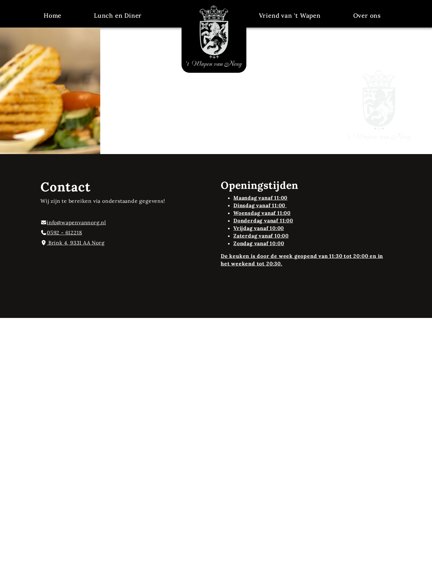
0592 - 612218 (64, 232)
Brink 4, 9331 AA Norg (76, 242)
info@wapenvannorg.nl (76, 222)
